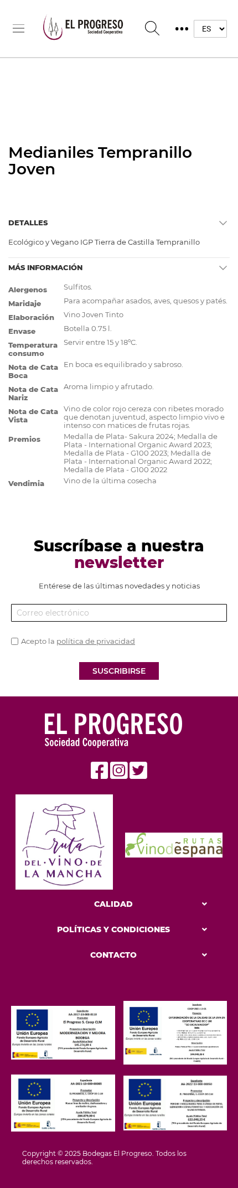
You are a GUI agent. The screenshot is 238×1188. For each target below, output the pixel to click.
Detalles (28, 222)
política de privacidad (95, 641)
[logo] (86, 28)
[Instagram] (119, 770)
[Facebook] (99, 770)
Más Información (45, 267)
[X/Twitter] (138, 770)
